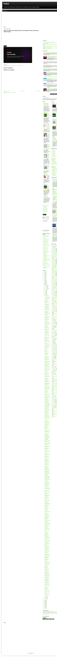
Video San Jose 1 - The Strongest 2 (46, 486)
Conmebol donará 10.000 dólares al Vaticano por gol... (46, 472)
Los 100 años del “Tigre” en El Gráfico (52, 88)
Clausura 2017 (54, 282)
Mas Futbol (53, 363)
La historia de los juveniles (46, 552)
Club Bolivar (4, 9)
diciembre (45, 285)
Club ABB (53, 287)
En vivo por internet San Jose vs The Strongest (46, 501)
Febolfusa (53, 341)
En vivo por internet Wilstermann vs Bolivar (46, 498)
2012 (44, 602)
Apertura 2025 (54, 264)
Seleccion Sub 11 (54, 382)
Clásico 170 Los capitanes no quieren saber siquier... (46, 391)
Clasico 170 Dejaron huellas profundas (46, 387)
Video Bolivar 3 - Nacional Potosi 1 (46, 426)
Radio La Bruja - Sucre (46, 244)
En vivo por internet (45, 205)
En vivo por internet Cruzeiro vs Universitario (46, 467)
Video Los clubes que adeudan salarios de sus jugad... (47, 397)
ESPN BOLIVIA (54, 162)
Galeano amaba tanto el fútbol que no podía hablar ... (47, 557)
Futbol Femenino (54, 347)
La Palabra (48, 612)
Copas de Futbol (46, 196)
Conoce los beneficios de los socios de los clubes (47, 592)
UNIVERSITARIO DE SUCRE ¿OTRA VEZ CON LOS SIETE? (47, 384)
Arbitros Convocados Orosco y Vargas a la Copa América (47, 477)
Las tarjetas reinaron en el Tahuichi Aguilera (46, 348)
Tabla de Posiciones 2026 (51, 9)
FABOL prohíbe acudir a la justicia (47, 462)
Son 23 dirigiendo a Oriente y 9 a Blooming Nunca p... (47, 402)
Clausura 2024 (54, 286)
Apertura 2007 (54, 248)
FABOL (53, 339)
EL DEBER (53, 155)
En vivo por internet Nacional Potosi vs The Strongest (47, 307)
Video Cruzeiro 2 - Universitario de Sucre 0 (46, 464)
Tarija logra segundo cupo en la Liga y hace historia (46, 365)
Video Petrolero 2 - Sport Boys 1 (46, 565)
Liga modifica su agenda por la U (46, 420)
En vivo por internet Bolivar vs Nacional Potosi (47, 451)
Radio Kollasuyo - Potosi (46, 259)
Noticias (53, 370)
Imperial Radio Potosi (46, 239)
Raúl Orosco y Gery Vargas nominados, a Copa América (47, 407)
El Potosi (46, 613)
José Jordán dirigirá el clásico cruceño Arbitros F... (47, 389)
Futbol (6, 4)
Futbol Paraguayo (54, 348)
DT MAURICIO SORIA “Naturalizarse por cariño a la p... (47, 484)
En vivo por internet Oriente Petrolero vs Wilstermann (47, 578)
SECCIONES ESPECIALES (54, 379)
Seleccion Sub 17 (54, 384)
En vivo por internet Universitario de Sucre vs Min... (46, 548)
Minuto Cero (45, 238)
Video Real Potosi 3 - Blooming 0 (47, 411)
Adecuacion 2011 (54, 245)
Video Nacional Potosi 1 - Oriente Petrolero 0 (47, 489)
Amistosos (53, 246)
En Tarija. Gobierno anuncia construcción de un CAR (47, 335)
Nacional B (53, 178)
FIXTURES (41, 9)
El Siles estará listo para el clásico (46, 299)
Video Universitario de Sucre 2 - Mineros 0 (47, 540)
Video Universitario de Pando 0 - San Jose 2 (47, 418)
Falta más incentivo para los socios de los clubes (47, 595)
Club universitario (54, 316)
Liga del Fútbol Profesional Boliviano (16, 65)
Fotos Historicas (54, 344)
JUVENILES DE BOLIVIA (54, 357)
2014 (44, 600)
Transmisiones (54, 405)
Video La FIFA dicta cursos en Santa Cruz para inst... (46, 305)
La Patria (46, 612)
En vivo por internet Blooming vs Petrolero (46, 519)
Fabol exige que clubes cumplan (46, 516)
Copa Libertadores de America (17, 9)
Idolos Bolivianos (54, 351)
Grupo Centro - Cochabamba (45, 254)
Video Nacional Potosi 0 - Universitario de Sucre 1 (47, 370)
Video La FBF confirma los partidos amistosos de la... (47, 301)
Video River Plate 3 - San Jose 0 (46, 527)
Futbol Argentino (54, 345)
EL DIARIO (53, 154)
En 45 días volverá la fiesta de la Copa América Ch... (47, 330)
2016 (44, 283)
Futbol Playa (53, 349)
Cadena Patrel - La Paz (46, 258)
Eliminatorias (34, 9)
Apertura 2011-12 (54, 252)
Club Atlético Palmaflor (45, 184)
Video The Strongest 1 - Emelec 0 (47, 525)
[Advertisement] (30, 19)
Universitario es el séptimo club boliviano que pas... (47, 460)
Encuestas (53, 335)
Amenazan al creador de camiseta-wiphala (47, 404)
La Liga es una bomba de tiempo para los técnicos (47, 575)
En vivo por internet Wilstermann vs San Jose (47, 310)
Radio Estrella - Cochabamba (45, 257)
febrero (45, 597)
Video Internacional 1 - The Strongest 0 (47, 422)
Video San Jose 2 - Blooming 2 (46, 587)
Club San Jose (54, 310)
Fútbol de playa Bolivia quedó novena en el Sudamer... (47, 362)
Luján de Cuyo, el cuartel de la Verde (47, 343)
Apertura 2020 (54, 261)
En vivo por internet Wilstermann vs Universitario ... (46, 379)
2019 (44, 279)
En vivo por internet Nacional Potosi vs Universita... (47, 381)
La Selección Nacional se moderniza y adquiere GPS (47, 317)
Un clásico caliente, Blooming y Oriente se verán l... (47, 376)
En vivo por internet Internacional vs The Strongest (47, 454)
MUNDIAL (45, 9)
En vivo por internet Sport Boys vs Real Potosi (47, 512)
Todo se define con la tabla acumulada (47, 324)
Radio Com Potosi (45, 241)
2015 (44, 284)
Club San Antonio (54, 309)
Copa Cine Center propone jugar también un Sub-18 (47, 514)
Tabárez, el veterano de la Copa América (47, 523)
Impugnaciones (54, 352)
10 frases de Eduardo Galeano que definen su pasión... (47, 550)
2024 (44, 274)
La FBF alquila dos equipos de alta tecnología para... (46, 312)
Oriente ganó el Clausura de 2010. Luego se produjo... (47, 409)
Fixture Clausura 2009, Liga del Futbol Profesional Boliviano (52, 78)
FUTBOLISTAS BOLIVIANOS (54, 175)
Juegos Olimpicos (54, 355)
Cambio (53, 613)
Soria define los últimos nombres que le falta (46, 533)
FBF (37, 9)
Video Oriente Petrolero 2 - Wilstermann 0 (46, 568)
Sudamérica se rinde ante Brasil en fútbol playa (47, 342)
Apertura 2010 (54, 251)
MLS (52, 364)
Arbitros (53, 265)
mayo (45, 293)
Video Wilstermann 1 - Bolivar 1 (47, 493)
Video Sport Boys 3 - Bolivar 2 (47, 339)
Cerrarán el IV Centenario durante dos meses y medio (47, 322)
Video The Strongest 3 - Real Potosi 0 (47, 345)
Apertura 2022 (54, 262)
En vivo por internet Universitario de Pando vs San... (46, 456)
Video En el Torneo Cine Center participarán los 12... (47, 536)
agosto (45, 289)
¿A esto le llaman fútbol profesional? (47, 562)
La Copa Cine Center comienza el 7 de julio (46, 529)
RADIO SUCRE (45, 262)
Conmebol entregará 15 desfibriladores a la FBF (47, 555)
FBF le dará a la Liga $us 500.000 (47, 434)
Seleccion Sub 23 (54, 388)
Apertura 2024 (54, 263)
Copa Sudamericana (25, 9)
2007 (44, 608)
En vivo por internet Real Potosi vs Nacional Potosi (46, 580)
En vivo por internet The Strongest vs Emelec (46, 538)
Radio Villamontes (45, 250)
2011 (44, 603)
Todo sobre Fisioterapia (54, 138)
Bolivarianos (53, 267)
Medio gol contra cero (47, 458)
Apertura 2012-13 (54, 253)
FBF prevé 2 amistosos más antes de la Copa (46, 545)
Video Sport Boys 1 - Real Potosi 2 (47, 505)
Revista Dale (45, 268)
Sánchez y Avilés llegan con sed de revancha (46, 374)
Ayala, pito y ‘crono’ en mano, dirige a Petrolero (47, 315)
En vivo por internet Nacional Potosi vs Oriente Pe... (47, 496)
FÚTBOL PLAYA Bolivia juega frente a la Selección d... (47, 503)
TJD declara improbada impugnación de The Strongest (47, 326)
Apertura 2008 (54, 249)
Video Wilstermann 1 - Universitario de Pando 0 (47, 360)
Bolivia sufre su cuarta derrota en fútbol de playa (47, 441)
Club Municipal (54, 302)
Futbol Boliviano (46, 103)
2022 (44, 276)
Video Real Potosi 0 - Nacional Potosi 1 (47, 563)
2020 (44, 278)
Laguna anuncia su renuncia (46, 350)
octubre (45, 287)
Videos (22, 65)
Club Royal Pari (46, 174)
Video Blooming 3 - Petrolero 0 (46, 507)
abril (45, 294)
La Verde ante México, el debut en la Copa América (47, 444)
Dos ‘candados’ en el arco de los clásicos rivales (47, 367)
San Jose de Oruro (46, 165)
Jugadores (53, 356)
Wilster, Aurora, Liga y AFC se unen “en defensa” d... (47, 425)
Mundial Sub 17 (54, 368)
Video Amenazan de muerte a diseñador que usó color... (47, 395)
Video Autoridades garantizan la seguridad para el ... (47, 400)
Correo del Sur (50, 613)
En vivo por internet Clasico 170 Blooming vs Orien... (46, 354)
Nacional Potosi (54, 369)
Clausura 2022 (54, 285)
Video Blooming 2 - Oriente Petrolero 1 (47, 337)
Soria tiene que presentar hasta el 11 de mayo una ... (47, 543)
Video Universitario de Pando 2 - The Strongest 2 (47, 570)
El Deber (54, 612)
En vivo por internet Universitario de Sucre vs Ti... (46, 320)
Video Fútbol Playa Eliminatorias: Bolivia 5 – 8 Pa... (46, 413)
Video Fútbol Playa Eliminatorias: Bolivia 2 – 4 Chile (46, 416)
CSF (52, 329)
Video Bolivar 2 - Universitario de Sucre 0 (46, 590)
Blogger (34, 653)
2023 (44, 275)
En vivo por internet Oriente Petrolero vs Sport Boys (47, 446)
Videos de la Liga (45, 231)
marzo (45, 596)
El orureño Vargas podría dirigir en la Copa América (46, 332)
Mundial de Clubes (54, 367)
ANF (52, 247)
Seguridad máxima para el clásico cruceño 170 (46, 439)
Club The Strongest (9, 9)
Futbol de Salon (54, 346)
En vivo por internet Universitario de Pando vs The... (46, 583)
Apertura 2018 (54, 259)
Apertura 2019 (54, 260)
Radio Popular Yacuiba (46, 251)
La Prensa (54, 611)
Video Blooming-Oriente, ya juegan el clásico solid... (47, 469)
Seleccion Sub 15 (54, 383)
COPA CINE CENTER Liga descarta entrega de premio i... (47, 431)
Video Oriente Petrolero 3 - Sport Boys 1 (47, 429)
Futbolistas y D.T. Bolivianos (46, 112)
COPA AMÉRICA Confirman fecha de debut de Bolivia (47, 436)
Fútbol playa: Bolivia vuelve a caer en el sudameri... (47, 479)
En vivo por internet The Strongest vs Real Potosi (46, 357)
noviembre (45, 286)
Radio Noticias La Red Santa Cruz (46, 266)
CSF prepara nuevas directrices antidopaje (46, 509)
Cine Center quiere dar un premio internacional (47, 474)
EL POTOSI (53, 153)
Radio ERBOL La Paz (46, 267)
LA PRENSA (53, 151)
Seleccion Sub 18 (54, 385)
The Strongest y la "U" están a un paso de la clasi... (47, 491)
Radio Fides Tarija (45, 242)
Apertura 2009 (54, 250)
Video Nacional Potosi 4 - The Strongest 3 (47, 297)
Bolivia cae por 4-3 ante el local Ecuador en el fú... (47, 482)
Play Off (53, 373)
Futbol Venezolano (54, 350)
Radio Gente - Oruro (46, 240)
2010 (44, 604)
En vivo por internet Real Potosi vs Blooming (46, 449)
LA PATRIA (53, 152)
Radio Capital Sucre (46, 235)
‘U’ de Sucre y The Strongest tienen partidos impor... (46, 573)
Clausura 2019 (54, 284)
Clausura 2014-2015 (8, 65)
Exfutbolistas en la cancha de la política (46, 560)
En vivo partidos (45, 243)
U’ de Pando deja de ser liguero (46, 371)
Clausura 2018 (54, 283)
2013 (44, 601)
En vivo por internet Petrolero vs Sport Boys (46, 585)
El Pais (51, 612)
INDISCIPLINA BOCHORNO (54, 354)
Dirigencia (30, 9)
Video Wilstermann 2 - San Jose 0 (47, 295)
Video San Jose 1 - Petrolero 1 (46, 351)
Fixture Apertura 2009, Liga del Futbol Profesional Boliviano (52, 84)
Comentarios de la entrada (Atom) (11, 92)
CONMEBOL (53, 161)
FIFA (52, 342)
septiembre (45, 288)
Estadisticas (53, 160)
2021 (44, 277)
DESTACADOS (54, 330)
